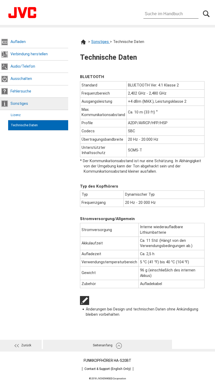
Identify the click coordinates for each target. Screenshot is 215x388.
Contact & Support (107, 369)
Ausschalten (21, 78)
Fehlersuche (20, 91)
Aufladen (18, 42)
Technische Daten (24, 125)
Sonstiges (19, 103)
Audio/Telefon (22, 66)
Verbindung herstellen (29, 54)
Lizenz (16, 115)
